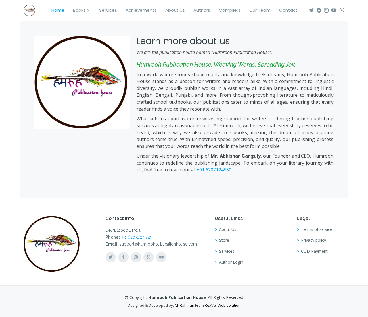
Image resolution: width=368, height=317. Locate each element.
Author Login (231, 262)
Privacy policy (313, 240)
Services (108, 10)
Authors (201, 10)
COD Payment (314, 251)
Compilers (230, 10)
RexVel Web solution (223, 305)
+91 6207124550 (213, 170)
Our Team (260, 10)
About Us (175, 10)
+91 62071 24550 (136, 237)
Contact (288, 10)
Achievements (141, 10)
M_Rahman (184, 305)
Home (57, 10)
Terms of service (316, 229)
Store (224, 240)
